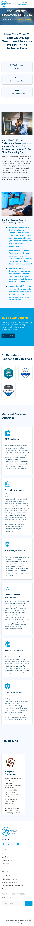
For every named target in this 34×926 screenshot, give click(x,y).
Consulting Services (8, 876)
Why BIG (5, 857)
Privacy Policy (17, 923)
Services (13, 19)
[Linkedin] (13, 844)
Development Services (9, 882)
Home (5, 19)
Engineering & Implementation (12, 885)
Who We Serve (7, 860)
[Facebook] (3, 844)
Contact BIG (7, 336)
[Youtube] (18, 844)
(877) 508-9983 (22, 5)
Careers (4, 867)
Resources (5, 863)
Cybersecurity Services (9, 879)
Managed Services (8, 889)
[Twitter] (8, 844)
